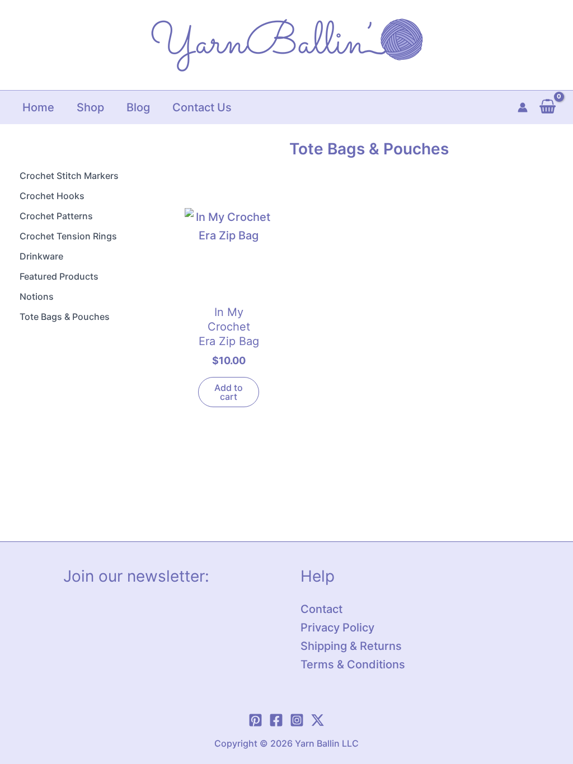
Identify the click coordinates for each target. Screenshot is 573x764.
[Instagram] (297, 720)
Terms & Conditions (352, 664)
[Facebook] (276, 720)
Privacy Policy (337, 627)
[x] (318, 720)
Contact (321, 609)
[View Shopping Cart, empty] (547, 107)
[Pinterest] (255, 720)
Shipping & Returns (351, 646)
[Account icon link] (523, 107)
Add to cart (228, 392)
